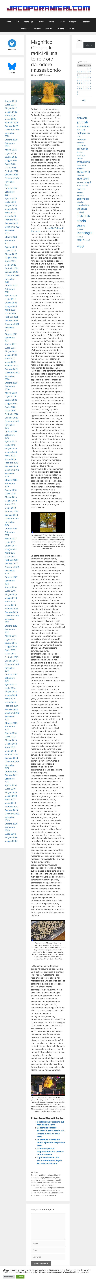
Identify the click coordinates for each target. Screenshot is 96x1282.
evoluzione (83, 161)
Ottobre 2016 (11, 577)
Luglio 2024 (10, 202)
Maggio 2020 (11, 403)
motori (85, 186)
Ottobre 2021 (11, 334)
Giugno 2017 (11, 546)
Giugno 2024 (11, 205)
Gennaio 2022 (11, 320)
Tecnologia (28, 22)
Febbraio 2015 (11, 657)
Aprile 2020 (10, 407)
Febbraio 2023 (11, 268)
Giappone (73, 22)
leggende (80, 182)
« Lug (82, 100)
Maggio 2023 (11, 258)
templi (38, 1185)
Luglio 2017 (10, 542)
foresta (79, 165)
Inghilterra (80, 175)
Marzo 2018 (10, 508)
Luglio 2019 (10, 445)
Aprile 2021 (10, 358)
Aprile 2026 (10, 115)
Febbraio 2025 (11, 171)
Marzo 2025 (10, 167)
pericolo (80, 196)
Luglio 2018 (10, 493)
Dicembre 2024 (12, 178)
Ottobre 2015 (11, 626)
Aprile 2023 (10, 261)
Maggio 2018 (11, 501)
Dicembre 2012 (12, 761)
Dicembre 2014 (12, 664)
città (78, 136)
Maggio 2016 (11, 598)
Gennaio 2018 (11, 515)
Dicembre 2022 (12, 275)
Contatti (48, 29)
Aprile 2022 (10, 310)
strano (81, 225)
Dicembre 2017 (12, 518)
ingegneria (83, 171)
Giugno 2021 (11, 351)
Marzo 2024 (10, 216)
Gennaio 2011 (11, 775)
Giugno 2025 (11, 157)
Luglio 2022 (10, 299)
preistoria (46, 1183)
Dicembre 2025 (12, 129)
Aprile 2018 (10, 504)
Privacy (72, 29)
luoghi (58, 1180)
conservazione (81, 139)
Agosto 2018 (11, 490)
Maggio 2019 (11, 452)
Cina (56, 1175)
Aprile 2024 (10, 212)
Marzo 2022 (10, 313)
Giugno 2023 (11, 254)
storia (33, 1185)
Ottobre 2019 (11, 431)
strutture (80, 229)
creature (81, 145)
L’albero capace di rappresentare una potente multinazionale (50, 1151)
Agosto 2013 (11, 733)
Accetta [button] (20, 1277)
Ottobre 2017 (11, 528)
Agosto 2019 (11, 441)
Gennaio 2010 (11, 810)
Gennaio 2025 (11, 175)
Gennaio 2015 (11, 661)
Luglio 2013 (10, 737)
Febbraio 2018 (11, 511)
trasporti (81, 240)
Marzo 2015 (10, 654)
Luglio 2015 (10, 639)
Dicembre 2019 (12, 421)
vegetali (45, 1185)
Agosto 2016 (11, 587)
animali (82, 122)
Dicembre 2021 (12, 324)
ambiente (42, 1175)
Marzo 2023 (10, 265)
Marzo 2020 (10, 410)
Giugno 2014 (11, 691)
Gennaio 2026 (11, 126)
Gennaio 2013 (11, 758)
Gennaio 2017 (11, 563)
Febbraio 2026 (11, 122)
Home (8, 22)
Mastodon (25, 29)
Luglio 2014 (10, 688)
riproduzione (56, 1183)
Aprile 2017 (10, 553)
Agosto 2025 (11, 150)
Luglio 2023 (10, 250)
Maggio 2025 (11, 160)
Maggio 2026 (11, 112)
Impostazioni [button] (8, 1277)
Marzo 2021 (10, 362)
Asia (83, 130)
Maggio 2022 (11, 306)
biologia (50, 1175)
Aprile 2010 (10, 799)
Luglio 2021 (10, 348)
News (36, 1172)
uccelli (88, 240)
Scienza (41, 22)
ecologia (41, 1178)
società (80, 212)
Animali (52, 22)
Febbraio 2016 (11, 608)
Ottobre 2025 (11, 140)
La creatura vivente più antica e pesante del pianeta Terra (51, 1143)
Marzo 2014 (10, 702)
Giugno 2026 (11, 108)
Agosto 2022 (11, 295)
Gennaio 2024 (11, 223)
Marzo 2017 (10, 556)
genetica (34, 1180)
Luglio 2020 (10, 396)
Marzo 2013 (10, 751)
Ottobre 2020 (11, 383)
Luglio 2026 (10, 105)
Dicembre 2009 (12, 814)
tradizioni (80, 237)
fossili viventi (50, 1178)
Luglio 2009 (10, 834)
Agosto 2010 (11, 785)
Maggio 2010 (11, 796)
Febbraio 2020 (11, 414)
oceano (80, 193)
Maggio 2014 (11, 695)
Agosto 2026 (11, 101)
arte (78, 130)
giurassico (51, 1180)
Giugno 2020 (11, 400)
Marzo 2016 (10, 605)
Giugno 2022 (11, 303)
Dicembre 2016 (12, 567)
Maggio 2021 (11, 355)
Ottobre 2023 (11, 237)
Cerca (79, 41)
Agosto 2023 (11, 247)
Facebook (86, 22)
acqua (78, 115)
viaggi (51, 1185)
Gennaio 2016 (11, 612)
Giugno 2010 (11, 792)
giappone (42, 1180)
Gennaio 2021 (11, 369)
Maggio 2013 (11, 744)
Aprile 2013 (10, 747)
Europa (80, 158)
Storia (62, 22)
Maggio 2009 (11, 841)
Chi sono (60, 29)
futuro (84, 165)
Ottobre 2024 (11, 188)
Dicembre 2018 (12, 470)
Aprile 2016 (10, 601)
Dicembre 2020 (12, 372)
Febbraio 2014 (11, 706)
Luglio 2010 (10, 789)
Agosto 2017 (11, 538)
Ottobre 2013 (11, 723)
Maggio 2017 (11, 549)
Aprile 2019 (10, 455)
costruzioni (80, 142)
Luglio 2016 (10, 591)
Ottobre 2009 (11, 824)
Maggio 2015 (11, 646)
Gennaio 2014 (11, 709)
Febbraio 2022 (11, 317)
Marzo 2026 (10, 119)
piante (39, 1183)
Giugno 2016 (11, 594)
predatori (80, 202)
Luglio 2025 (10, 153)
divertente (80, 152)
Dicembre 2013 (12, 713)
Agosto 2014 (11, 684)
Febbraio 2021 (11, 365)
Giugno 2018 (11, 497)
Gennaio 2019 (11, 466)
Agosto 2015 (11, 636)
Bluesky (37, 29)
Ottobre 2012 (11, 772)
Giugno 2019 (11, 448)
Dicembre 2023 (12, 227)
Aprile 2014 (10, 699)
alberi (36, 1175)
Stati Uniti (83, 216)
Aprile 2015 (10, 650)
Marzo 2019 (10, 459)
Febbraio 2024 (11, 220)
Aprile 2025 (10, 164)
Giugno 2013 (11, 740)
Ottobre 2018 (11, 480)
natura (33, 1183)
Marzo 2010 (10, 803)
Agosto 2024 (11, 198)
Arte (17, 22)
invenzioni (83, 178)
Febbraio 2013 (11, 754)
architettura (83, 126)
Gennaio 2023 (11, 272)
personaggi (83, 198)
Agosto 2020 (11, 393)
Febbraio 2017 (11, 560)
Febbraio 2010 (11, 806)
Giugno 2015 (11, 643)
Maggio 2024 (11, 209)
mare (79, 185)
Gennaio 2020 (11, 418)
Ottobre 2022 (11, 285)
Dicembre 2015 (12, 616)
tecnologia (84, 233)
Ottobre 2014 (11, 674)
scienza (82, 208)
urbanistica (80, 243)
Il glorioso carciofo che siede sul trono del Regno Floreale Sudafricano (49, 1160)
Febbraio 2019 (11, 463)
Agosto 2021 (11, 344)
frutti (58, 1178)
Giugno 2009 (11, 837)
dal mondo (82, 148)
